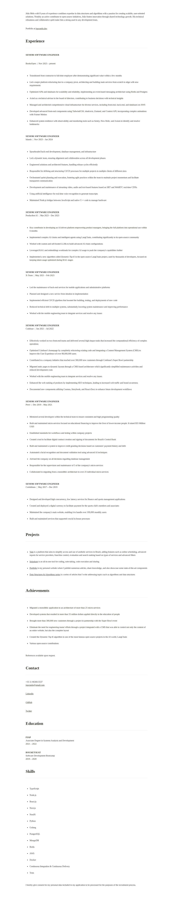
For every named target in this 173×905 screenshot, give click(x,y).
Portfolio (33, 568)
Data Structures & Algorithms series (45, 574)
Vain (32, 552)
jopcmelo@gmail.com (35, 685)
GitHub (29, 702)
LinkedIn (30, 694)
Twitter (29, 711)
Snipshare (34, 561)
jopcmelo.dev (41, 28)
